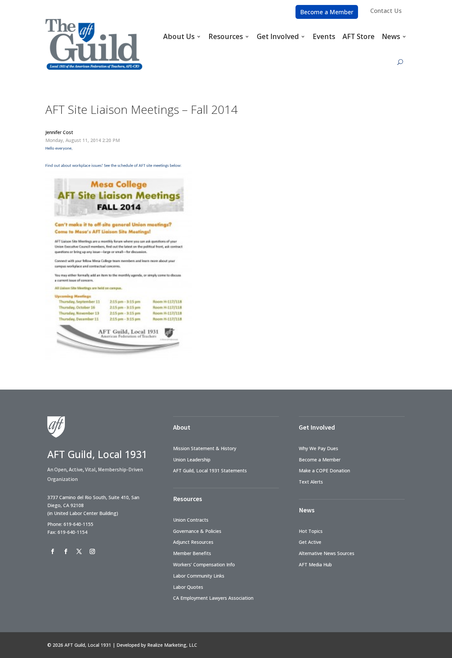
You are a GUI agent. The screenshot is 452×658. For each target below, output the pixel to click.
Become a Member (326, 12)
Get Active (310, 542)
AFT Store (358, 36)
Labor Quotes (188, 587)
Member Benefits (192, 553)
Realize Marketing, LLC (172, 645)
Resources (225, 36)
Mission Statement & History (204, 448)
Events (324, 36)
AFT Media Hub (315, 564)
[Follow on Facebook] (52, 551)
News (391, 36)
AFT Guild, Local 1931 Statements (210, 470)
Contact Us (386, 11)
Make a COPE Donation (324, 470)
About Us (179, 36)
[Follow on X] (79, 551)
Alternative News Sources (326, 553)
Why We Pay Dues (318, 448)
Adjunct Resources (193, 542)
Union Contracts (190, 520)
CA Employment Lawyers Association (213, 598)
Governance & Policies (197, 531)
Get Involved (278, 36)
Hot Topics (311, 531)
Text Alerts (311, 482)
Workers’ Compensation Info (204, 564)
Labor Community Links (198, 576)
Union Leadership (191, 459)
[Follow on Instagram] (92, 551)
